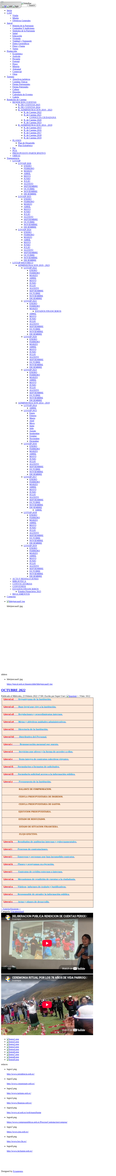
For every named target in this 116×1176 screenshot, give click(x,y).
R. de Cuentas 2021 (32, 115)
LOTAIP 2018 (30, 512)
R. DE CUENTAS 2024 (29, 107)
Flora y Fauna (18, 46)
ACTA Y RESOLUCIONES (25, 579)
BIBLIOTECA (19, 581)
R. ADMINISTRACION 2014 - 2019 (35, 125)
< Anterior (5, 909)
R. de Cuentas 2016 (32, 130)
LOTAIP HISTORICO (22, 263)
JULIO (27, 181)
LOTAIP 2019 (30, 545)
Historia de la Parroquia (23, 25)
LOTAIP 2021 (30, 301)
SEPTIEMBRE (31, 186)
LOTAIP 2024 (24, 229)
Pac (14, 148)
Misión (15, 18)
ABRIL (27, 173)
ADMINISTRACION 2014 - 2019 (34, 403)
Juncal (9, 23)
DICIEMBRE (30, 194)
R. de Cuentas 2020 (32, 120)
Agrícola (16, 56)
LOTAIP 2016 (30, 443)
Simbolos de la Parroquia (23, 31)
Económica (17, 54)
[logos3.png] (13, 1047)
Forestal (16, 61)
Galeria (15, 97)
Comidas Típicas (19, 82)
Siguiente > (15, 909)
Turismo (10, 76)
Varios (15, 48)
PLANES (16, 140)
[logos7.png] (13, 1054)
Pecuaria (16, 59)
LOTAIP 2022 (30, 268)
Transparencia (13, 158)
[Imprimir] (72, 696)
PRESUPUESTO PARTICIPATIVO (29, 153)
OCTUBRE (29, 189)
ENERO (28, 166)
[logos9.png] (13, 1059)
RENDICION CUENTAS (24, 102)
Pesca (15, 64)
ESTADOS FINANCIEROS (48, 311)
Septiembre (34, 433)
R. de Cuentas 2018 (32, 135)
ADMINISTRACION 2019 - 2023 (34, 265)
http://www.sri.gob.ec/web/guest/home (24, 1112)
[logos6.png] (13, 1052)
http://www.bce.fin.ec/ (17, 1141)
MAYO (27, 176)
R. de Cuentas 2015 (32, 127)
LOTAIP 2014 (30, 405)
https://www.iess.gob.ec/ (18, 1132)
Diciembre (34, 441)
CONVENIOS (19, 586)
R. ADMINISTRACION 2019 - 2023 (35, 110)
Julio (31, 428)
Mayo (32, 423)
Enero (32, 413)
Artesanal (16, 69)
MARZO (28, 171)
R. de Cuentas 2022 (32, 112)
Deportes (16, 92)
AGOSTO (28, 184)
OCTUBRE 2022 (13, 690)
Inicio (9, 10)
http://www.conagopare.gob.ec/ (21, 1083)
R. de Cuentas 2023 (32, 122)
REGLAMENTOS (21, 594)
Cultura (15, 89)
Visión (15, 15)
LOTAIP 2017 (30, 477)
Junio (31, 426)
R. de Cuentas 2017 (32, 133)
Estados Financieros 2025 (29, 591)
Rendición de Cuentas (16, 99)
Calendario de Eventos (22, 94)
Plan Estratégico (25, 145)
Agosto (32, 431)
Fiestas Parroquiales (21, 84)
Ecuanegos (18, 1171)
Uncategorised (17, 911)
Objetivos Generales (21, 20)
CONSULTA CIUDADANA (42, 117)
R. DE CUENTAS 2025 (29, 104)
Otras (14, 74)
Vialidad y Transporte (22, 41)
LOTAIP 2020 (30, 336)
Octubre (33, 436)
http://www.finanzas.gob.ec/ (19, 1103)
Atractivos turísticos (21, 79)
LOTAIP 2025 (24, 196)
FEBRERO (29, 168)
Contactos (11, 596)
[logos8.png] (13, 1057)
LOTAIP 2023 (30, 370)
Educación (17, 36)
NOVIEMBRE (30, 191)
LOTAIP (16, 161)
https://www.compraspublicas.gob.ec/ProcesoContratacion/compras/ (37, 1122)
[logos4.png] (13, 1049)
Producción (12, 51)
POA (14, 150)
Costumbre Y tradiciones (23, 28)
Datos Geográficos (20, 43)
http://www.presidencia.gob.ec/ (21, 1074)
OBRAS (16, 155)
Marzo (32, 418)
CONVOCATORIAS (22, 584)
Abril (31, 421)
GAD (9, 13)
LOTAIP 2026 (24, 163)
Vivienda (16, 38)
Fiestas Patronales (20, 87)
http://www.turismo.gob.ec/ (19, 1093)
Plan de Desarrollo (26, 143)
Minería (15, 66)
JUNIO (27, 178)
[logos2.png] (13, 1044)
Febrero (32, 415)
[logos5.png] (13, 1042)
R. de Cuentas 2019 (32, 138)
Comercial (17, 71)
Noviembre (34, 438)
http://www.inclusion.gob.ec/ (20, 1151)
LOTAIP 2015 (30, 410)
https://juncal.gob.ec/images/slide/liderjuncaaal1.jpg (29, 684)
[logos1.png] (13, 1039)
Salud (15, 33)
